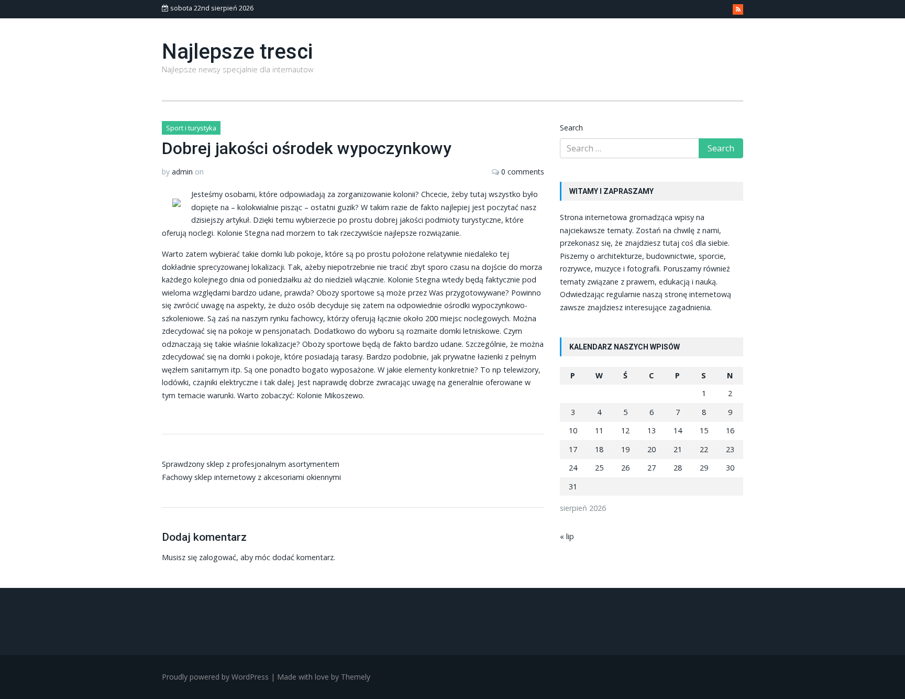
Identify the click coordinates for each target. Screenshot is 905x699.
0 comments (522, 172)
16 (730, 430)
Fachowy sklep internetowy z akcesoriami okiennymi (251, 477)
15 (704, 430)
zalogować (217, 557)
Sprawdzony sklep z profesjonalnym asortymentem (250, 464)
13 (651, 430)
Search (571, 128)
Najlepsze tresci (237, 51)
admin (182, 172)
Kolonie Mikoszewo (329, 395)
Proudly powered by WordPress (215, 677)
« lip (567, 536)
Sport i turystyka (191, 128)
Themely (355, 677)
